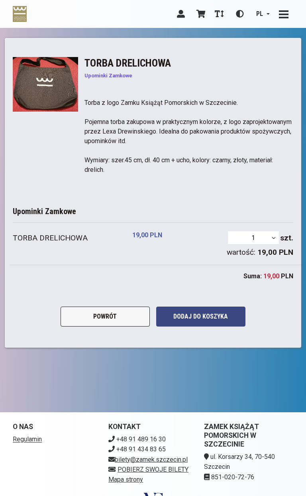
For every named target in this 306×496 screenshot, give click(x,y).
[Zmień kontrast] (240, 14)
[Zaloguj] (181, 14)
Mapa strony (125, 479)
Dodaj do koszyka (200, 316)
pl (259, 14)
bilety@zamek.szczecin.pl (151, 459)
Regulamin (27, 439)
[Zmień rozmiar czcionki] (219, 14)
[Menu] (283, 14)
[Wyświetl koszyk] (200, 14)
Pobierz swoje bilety (153, 469)
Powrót (105, 316)
